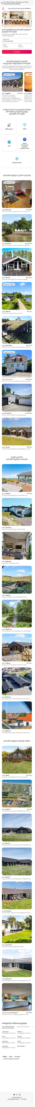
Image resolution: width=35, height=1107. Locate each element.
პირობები (23, 1099)
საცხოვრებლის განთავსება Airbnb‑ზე (19, 8)
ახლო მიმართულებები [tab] (8, 1026)
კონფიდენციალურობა (13, 1099)
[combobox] (17, 41)
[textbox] (9, 47)
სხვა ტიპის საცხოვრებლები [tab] (24, 1026)
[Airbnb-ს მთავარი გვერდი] (3, 8)
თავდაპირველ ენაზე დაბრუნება (11, 3)
